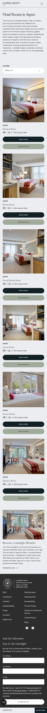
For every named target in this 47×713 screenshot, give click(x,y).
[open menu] (41, 3)
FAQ (4, 592)
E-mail (5, 677)
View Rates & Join (9, 568)
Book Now (41, 710)
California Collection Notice (33, 611)
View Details (23, 146)
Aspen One (7, 619)
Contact (6, 615)
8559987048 (7, 710)
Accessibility (29, 601)
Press (5, 610)
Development (30, 597)
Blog (26, 622)
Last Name (6, 666)
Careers (6, 601)
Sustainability (8, 606)
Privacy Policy (30, 606)
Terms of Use (32, 688)
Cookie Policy (30, 618)
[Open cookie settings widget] (4, 702)
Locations (7, 597)
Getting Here (29, 592)
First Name (7, 656)
